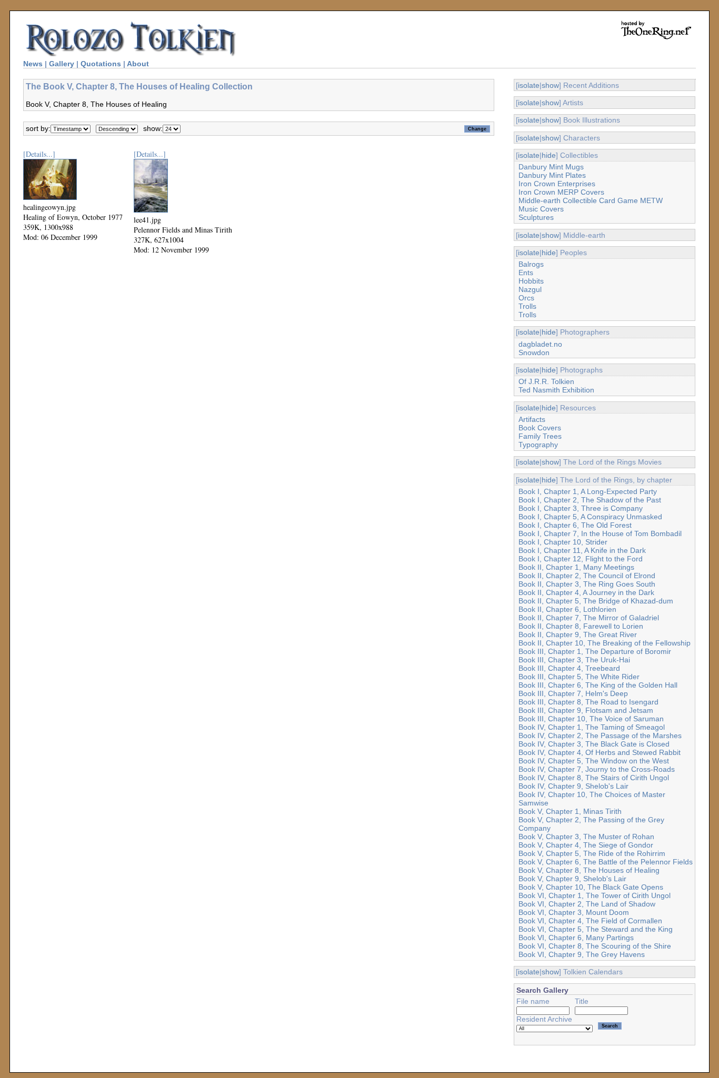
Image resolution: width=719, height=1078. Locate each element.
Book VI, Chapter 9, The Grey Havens (581, 954)
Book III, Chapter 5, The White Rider (579, 676)
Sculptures (536, 217)
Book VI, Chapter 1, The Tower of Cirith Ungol (594, 895)
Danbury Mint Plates (552, 175)
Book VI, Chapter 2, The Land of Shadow (586, 904)
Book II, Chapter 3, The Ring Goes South (586, 584)
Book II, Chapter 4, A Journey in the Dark (586, 592)
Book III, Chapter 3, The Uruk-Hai (574, 660)
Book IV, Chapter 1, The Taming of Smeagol (591, 727)
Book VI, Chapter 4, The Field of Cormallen (590, 920)
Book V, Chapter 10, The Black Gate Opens (590, 887)
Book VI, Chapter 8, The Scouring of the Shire (594, 946)
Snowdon (534, 352)
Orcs (526, 298)
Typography (538, 444)
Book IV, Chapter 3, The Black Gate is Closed (594, 744)
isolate (529, 85)
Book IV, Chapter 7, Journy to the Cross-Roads (596, 769)
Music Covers (541, 209)
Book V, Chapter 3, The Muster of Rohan (586, 836)
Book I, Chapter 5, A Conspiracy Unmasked (590, 516)
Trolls (527, 306)
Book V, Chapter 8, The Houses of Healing (589, 870)
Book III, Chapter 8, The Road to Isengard (588, 702)
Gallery (61, 63)
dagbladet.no (540, 344)
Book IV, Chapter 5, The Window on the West (593, 761)
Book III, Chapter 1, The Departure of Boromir (594, 651)
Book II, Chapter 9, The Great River (577, 634)
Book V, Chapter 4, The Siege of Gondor (585, 845)
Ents (525, 272)
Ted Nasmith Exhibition (556, 390)
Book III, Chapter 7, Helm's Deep (573, 693)
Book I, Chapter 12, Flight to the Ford (580, 559)
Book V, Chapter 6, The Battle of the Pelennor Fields (605, 862)
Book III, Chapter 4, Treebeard (569, 668)
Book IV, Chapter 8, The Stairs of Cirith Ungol (593, 777)
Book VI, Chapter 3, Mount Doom (573, 912)
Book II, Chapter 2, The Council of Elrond (586, 575)
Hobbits (531, 281)
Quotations (101, 63)
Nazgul (530, 289)
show (550, 85)
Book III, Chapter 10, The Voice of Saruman (591, 718)
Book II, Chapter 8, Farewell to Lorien (580, 626)
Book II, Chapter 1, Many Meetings (576, 567)
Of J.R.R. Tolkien (546, 381)
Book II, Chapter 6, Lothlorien (567, 609)
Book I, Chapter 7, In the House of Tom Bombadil (600, 533)
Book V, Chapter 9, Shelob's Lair (572, 878)
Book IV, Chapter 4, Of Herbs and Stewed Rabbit (599, 752)
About (138, 63)
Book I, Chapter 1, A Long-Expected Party (587, 491)
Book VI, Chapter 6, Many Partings (576, 937)
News (33, 63)
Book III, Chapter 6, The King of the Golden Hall (597, 685)
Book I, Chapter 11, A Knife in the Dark (582, 550)
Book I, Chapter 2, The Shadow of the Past (589, 500)
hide (549, 155)
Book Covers (539, 428)
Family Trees (540, 436)
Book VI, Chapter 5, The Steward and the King (595, 929)
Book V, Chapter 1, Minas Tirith (570, 811)
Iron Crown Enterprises (556, 183)
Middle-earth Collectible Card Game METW (590, 200)
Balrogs (531, 264)
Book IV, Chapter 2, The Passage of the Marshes (600, 735)
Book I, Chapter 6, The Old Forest (575, 525)
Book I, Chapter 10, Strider (562, 542)
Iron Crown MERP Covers (561, 192)
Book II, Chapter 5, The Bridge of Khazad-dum (595, 601)
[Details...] (39, 154)
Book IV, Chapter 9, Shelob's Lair (573, 786)
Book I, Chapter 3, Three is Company (580, 508)
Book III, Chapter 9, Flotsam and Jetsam (585, 710)
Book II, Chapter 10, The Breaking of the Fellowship (604, 643)
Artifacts (531, 419)
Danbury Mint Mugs (551, 167)
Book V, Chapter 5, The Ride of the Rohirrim (591, 853)
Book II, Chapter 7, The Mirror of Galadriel (588, 617)
